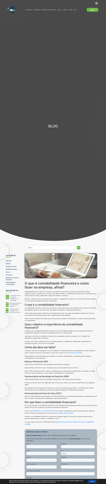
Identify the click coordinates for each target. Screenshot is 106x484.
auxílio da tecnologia (66, 413)
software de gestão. (76, 353)
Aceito (92, 481)
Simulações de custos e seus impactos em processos (15, 304)
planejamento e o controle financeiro (43, 411)
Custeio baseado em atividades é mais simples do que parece (15, 310)
